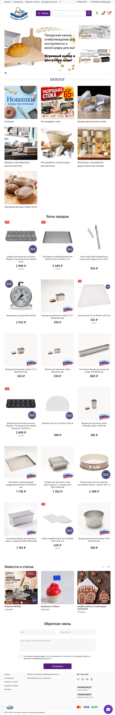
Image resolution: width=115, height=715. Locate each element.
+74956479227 (81, 2)
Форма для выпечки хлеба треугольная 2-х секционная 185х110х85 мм (57, 484)
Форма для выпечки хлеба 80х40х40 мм (57, 370)
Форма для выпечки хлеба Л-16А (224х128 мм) (94, 539)
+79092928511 (84, 694)
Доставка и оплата (49, 2)
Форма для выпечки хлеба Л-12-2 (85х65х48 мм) (21, 370)
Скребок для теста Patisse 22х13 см (94, 315)
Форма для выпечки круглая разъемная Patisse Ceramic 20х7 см (94, 483)
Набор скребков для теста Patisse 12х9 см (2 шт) (57, 539)
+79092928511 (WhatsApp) (100, 2)
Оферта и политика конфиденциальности (43, 674)
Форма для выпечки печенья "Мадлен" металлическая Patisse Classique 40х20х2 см (21, 426)
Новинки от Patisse (50, 606)
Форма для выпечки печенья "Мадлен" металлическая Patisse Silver (21, 259)
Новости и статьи (32, 2)
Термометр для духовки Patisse (21, 315)
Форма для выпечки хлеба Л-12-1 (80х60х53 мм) (57, 316)
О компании (18, 2)
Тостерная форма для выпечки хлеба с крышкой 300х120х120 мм (21, 539)
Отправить (57, 666)
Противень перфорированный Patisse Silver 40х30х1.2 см (57, 257)
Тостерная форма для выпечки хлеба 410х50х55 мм (94, 370)
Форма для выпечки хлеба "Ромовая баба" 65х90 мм (94, 424)
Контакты (7, 689)
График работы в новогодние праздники (91, 607)
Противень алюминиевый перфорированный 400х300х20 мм (21, 484)
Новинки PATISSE (12, 606)
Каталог (7, 2)
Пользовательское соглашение (39, 678)
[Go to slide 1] (5, 73)
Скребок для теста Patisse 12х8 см (57, 423)
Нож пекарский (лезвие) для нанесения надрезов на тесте (94, 257)
